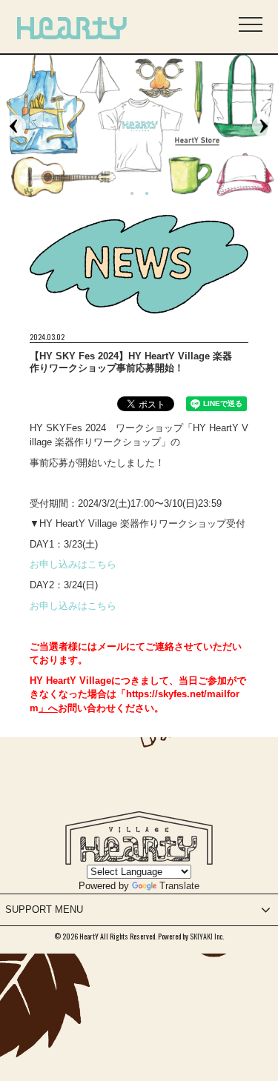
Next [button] (263, 126)
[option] (139, 125)
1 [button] (132, 194)
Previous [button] (15, 126)
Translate (179, 885)
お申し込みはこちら (73, 564)
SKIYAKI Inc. (207, 936)
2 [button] (146, 194)
